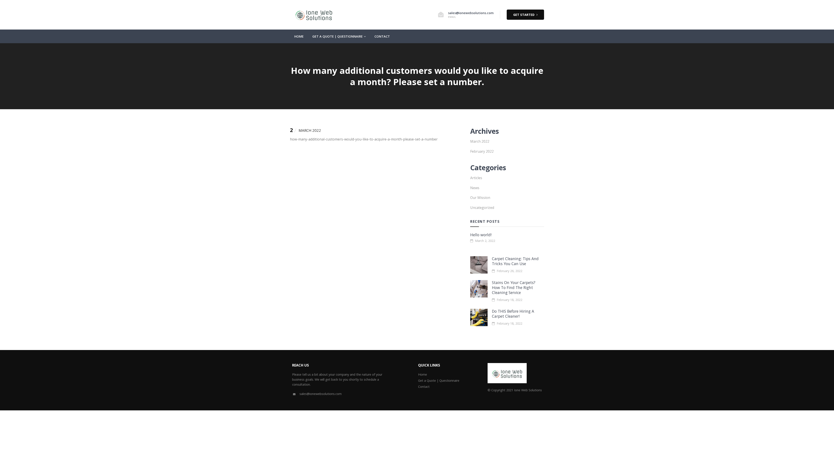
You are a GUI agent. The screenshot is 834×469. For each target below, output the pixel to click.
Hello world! (480, 234)
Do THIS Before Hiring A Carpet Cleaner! (513, 314)
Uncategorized (482, 207)
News (474, 187)
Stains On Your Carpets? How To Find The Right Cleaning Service (513, 287)
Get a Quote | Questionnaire (337, 36)
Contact (382, 36)
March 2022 (479, 141)
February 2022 (482, 151)
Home (299, 36)
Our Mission (480, 197)
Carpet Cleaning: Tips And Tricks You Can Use (515, 261)
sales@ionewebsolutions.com (471, 13)
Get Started (524, 15)
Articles (476, 177)
